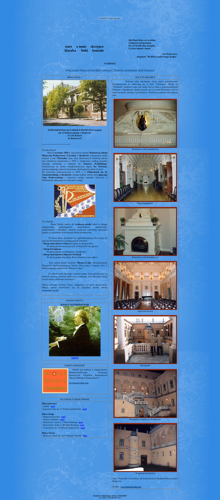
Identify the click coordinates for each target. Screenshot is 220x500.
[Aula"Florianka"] (146, 70)
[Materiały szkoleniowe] (125, 70)
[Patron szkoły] (87, 70)
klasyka (70, 50)
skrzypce (97, 46)
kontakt (98, 50)
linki (84, 50)
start (68, 46)
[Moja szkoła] (72, 70)
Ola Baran (113, 498)
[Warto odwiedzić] (104, 70)
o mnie (81, 46)
